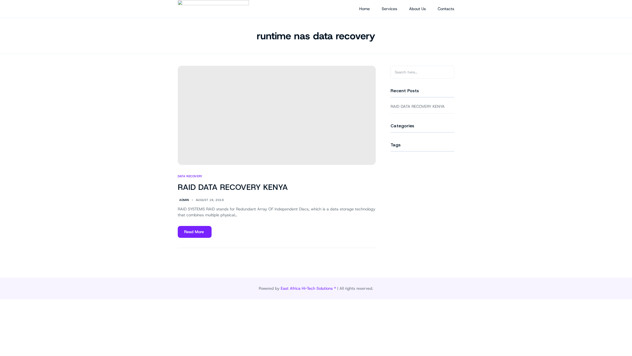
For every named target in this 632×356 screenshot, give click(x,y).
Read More (194, 233)
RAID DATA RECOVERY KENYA (233, 187)
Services (389, 8)
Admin (184, 200)
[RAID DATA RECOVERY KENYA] (277, 115)
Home (364, 8)
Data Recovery (190, 176)
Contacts (446, 8)
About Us (417, 8)
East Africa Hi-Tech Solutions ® (308, 288)
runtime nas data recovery (316, 36)
